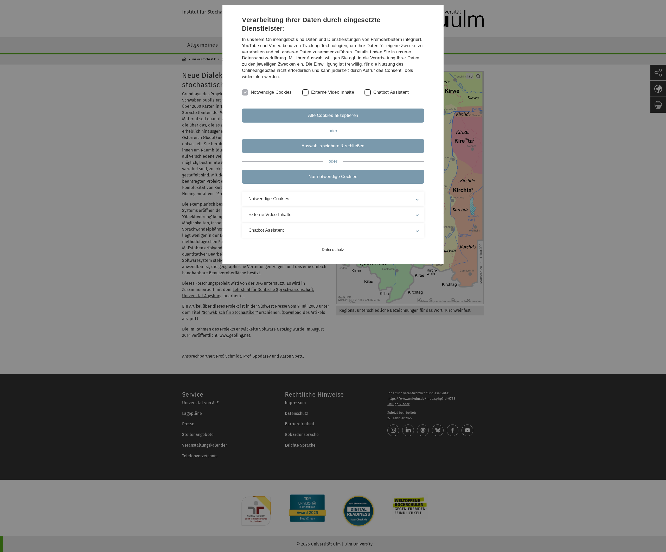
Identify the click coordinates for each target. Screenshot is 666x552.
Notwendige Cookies (271, 92)
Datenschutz (333, 249)
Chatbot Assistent (391, 92)
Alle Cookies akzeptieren (333, 115)
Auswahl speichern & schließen (333, 145)
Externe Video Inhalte (332, 92)
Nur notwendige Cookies (333, 176)
